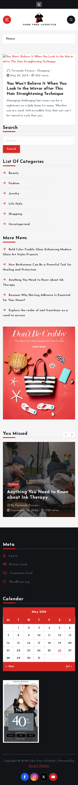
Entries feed (18, 564)
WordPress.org (19, 582)
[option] (39, 479)
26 (59, 650)
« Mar (9, 666)
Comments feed (21, 573)
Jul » (69, 666)
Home (10, 38)
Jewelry (14, 193)
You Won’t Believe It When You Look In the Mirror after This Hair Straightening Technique (37, 89)
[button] (66, 434)
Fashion (14, 183)
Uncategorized (19, 224)
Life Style (15, 203)
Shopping (43, 70)
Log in (13, 555)
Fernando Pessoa (22, 70)
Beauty (14, 173)
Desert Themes (39, 765)
